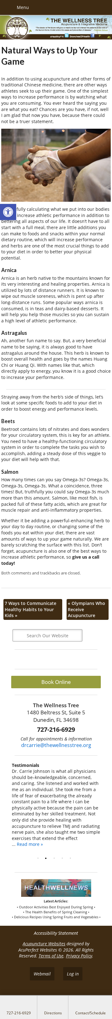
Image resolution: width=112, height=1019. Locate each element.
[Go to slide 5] (71, 858)
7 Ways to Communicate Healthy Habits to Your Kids (30, 609)
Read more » (30, 844)
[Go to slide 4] (63, 858)
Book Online (56, 681)
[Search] (92, 635)
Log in (73, 974)
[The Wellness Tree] (56, 28)
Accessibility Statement (56, 933)
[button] (8, 212)
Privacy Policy (79, 956)
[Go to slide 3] (55, 858)
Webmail (42, 974)
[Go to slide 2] (47, 858)
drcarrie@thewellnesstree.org (56, 745)
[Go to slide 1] (39, 858)
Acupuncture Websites (44, 944)
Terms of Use (51, 956)
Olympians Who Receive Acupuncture (86, 609)
